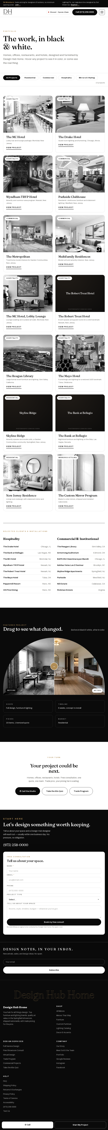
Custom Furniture (63, 1024)
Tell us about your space (21, 903)
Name (10, 866)
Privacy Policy (9, 1094)
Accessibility (8, 1103)
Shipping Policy (9, 1085)
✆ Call (27, 1125)
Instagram (60, 1063)
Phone (10, 885)
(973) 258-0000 (15, 845)
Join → (18, 5)
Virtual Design (9, 1055)
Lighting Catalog (63, 1028)
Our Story (60, 1046)
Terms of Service (10, 1098)
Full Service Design (11, 1046)
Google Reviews (63, 1059)
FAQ (5, 1081)
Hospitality (66, 78)
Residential (29, 78)
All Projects (11, 78)
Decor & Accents (63, 1032)
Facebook (60, 1068)
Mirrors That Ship (63, 1015)
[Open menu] (102, 12)
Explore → (75, 5)
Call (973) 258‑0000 (85, 12)
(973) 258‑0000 (9, 1107)
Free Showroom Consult (13, 1050)
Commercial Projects (12, 1063)
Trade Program (81, 791)
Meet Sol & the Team (65, 1050)
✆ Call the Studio (28, 791)
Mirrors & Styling (87, 78)
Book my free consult (54, 922)
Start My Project (80, 1125)
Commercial (48, 78)
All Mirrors (60, 1011)
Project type (14, 894)
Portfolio (60, 1055)
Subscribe (54, 970)
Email (10, 875)
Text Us (6, 1111)
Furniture (60, 1020)
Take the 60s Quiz (54, 791)
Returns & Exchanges (12, 1090)
